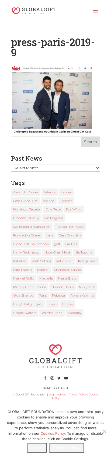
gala (50, 235)
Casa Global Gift (25, 201)
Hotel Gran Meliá (57, 252)
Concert (66, 201)
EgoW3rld (74, 209)
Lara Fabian (22, 270)
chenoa (48, 201)
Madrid (42, 270)
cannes (66, 192)
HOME (47, 388)
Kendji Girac (87, 261)
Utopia (67, 304)
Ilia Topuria (83, 252)
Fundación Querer (27, 235)
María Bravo (67, 278)
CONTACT (61, 388)
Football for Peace (70, 227)
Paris (43, 295)
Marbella (46, 278)
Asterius (50, 192)
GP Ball (71, 244)
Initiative (19, 261)
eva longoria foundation (31, 227)
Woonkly (74, 313)
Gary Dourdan (70, 235)
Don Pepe (53, 209)
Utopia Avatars (24, 313)
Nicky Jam (87, 287)
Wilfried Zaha (52, 313)
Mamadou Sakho (67, 270)
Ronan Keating (82, 295)
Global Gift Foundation (31, 244)
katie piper (64, 261)
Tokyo (52, 304)
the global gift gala (28, 304)
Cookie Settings (66, 448)
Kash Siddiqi (41, 261)
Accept (37, 448)
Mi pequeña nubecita (29, 287)
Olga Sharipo (23, 295)
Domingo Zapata (26, 209)
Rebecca (58, 295)
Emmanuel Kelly (26, 218)
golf (57, 244)
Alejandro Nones (25, 192)
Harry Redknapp (26, 252)
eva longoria (53, 218)
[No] (104, 431)
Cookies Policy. (53, 433)
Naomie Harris (62, 287)
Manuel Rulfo (23, 278)
